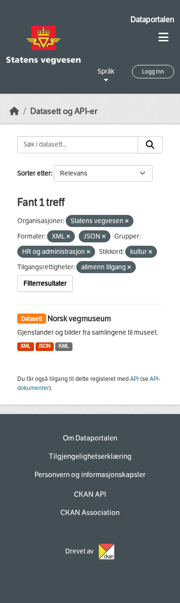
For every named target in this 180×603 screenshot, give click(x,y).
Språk (105, 71)
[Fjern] (127, 221)
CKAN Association (90, 512)
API (134, 379)
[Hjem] (14, 111)
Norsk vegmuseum (79, 318)
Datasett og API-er (63, 111)
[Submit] (150, 144)
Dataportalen (152, 19)
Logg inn (153, 71)
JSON (44, 346)
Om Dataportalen (90, 438)
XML (26, 346)
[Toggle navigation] (163, 37)
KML (64, 346)
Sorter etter (34, 173)
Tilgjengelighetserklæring (90, 456)
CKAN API (90, 494)
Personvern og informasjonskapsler (90, 474)
